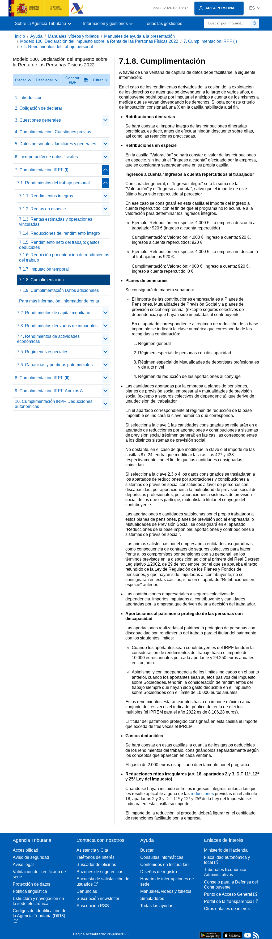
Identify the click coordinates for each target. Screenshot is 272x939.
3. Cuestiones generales (38, 120)
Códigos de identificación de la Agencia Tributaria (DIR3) (39, 913)
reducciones (202, 793)
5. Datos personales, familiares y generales (55, 144)
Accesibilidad (25, 850)
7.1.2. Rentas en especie (42, 209)
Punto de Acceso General (228, 894)
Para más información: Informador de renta (59, 301)
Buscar (147, 850)
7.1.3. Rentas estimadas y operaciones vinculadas (55, 222)
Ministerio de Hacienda (226, 850)
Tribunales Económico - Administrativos (226, 872)
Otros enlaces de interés (227, 908)
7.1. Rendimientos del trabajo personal (56, 46)
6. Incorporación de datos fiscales (46, 157)
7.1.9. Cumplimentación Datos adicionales (59, 290)
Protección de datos (31, 884)
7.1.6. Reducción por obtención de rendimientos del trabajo (64, 257)
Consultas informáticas (161, 857)
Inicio (20, 36)
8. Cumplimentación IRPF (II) (42, 377)
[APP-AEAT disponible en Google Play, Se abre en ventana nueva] (210, 935)
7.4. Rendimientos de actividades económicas (48, 339)
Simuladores (152, 898)
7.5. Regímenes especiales (42, 351)
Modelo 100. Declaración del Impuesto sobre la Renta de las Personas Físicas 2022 (99, 41)
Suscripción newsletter (97, 898)
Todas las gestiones (163, 23)
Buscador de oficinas (96, 864)
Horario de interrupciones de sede (167, 881)
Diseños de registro (158, 871)
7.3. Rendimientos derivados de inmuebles (57, 325)
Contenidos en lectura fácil (165, 864)
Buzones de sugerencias (99, 871)
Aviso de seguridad (31, 857)
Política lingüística (30, 891)
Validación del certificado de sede (39, 874)
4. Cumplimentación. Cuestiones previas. (53, 132)
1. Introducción (28, 97)
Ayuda (36, 36)
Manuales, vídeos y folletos (73, 36)
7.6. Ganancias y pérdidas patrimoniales (55, 364)
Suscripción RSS (92, 905)
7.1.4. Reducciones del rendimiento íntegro (59, 233)
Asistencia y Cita (92, 850)
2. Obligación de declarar (38, 108)
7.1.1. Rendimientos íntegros (46, 196)
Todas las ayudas (156, 905)
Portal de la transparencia (228, 901)
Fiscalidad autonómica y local (227, 860)
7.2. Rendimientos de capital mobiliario (53, 312)
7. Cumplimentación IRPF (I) (210, 41)
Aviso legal (23, 864)
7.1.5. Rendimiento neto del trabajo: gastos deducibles (59, 245)
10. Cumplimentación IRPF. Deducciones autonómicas (53, 404)
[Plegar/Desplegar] (105, 120)
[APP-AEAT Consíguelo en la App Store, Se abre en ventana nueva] (232, 935)
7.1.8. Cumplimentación (41, 280)
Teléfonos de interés (95, 857)
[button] (255, 8)
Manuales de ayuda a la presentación (139, 36)
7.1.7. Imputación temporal (44, 269)
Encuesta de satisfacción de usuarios (102, 881)
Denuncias (86, 891)
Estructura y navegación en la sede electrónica (38, 901)
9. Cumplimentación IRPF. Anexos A (49, 391)
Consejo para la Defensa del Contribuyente (231, 884)
